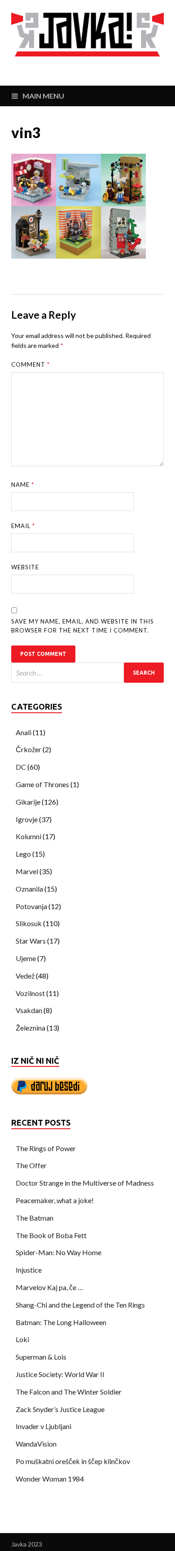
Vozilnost (30, 993)
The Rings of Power (46, 1148)
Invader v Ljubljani (43, 1426)
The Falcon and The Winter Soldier (69, 1391)
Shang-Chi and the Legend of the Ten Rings (80, 1304)
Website (25, 567)
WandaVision (36, 1443)
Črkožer (28, 749)
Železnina (30, 1027)
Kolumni (28, 836)
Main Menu (43, 95)
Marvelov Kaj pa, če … (49, 1287)
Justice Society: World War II (60, 1374)
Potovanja (31, 906)
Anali (23, 732)
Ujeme (26, 958)
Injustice (29, 1269)
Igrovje (27, 819)
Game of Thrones (42, 784)
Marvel (27, 871)
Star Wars (31, 940)
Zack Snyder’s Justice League (60, 1409)
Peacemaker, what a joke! (55, 1200)
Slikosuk (29, 923)
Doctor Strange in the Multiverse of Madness (85, 1182)
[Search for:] (87, 673)
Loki (22, 1339)
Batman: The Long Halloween (61, 1322)
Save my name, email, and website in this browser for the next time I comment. (82, 626)
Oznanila (29, 888)
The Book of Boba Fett (51, 1235)
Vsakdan (29, 1010)
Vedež (25, 975)
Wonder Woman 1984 (50, 1478)
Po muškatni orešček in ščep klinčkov (73, 1461)
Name (22, 484)
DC (21, 767)
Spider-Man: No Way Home (58, 1252)
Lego (23, 853)
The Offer (31, 1165)
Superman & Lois (41, 1356)
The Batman (34, 1217)
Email (23, 525)
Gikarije (28, 801)
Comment (30, 364)
